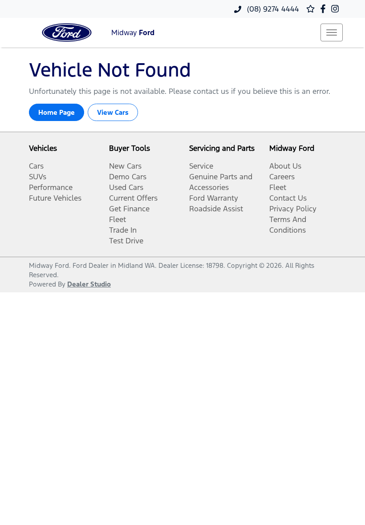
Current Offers (133, 198)
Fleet (117, 219)
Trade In (123, 230)
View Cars (113, 112)
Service (201, 166)
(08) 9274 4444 (272, 9)
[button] (331, 32)
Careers (282, 177)
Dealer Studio (89, 284)
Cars (36, 166)
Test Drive (126, 241)
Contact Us (288, 198)
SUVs (37, 177)
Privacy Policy (292, 209)
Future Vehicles (55, 198)
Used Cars (126, 187)
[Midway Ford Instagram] (337, 8)
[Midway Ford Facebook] (325, 8)
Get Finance (129, 209)
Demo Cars (127, 177)
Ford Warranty (213, 198)
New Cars (125, 166)
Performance (51, 187)
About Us (285, 166)
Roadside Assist (216, 209)
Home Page (56, 112)
